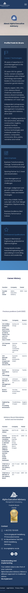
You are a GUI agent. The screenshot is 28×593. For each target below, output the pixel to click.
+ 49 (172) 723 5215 (11, 530)
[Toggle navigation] (25, 4)
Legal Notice (10, 588)
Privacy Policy (19, 588)
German (2, 590)
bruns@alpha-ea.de (11, 548)
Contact (2, 588)
